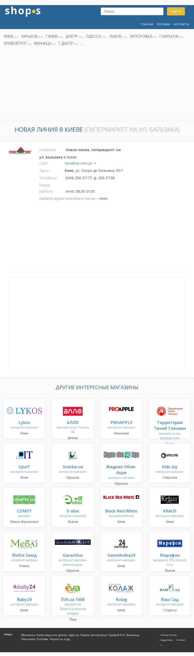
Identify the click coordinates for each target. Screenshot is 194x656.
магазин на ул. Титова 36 (73, 427)
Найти (176, 11)
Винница (42, 43)
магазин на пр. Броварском (170, 430)
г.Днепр (66, 43)
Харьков (29, 36)
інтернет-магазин (73, 513)
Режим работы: (46, 188)
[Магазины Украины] (23, 11)
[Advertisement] (97, 84)
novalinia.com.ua (78, 163)
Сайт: (43, 163)
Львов (115, 36)
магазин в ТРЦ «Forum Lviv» (170, 560)
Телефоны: (48, 177)
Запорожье (141, 36)
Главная (146, 24)
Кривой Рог (15, 43)
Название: (48, 149)
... (82, 43)
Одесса (93, 36)
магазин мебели (121, 513)
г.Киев (51, 36)
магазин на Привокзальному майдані (73, 607)
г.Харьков (168, 36)
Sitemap (180, 640)
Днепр (72, 36)
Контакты (181, 24)
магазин (24, 513)
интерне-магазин (121, 472)
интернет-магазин (24, 425)
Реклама (163, 24)
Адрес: (44, 170)
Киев (8, 36)
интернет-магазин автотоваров (73, 560)
